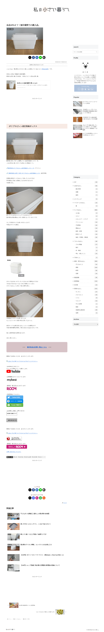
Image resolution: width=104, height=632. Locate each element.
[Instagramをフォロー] (33, 497)
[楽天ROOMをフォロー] (36, 497)
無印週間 (35, 457)
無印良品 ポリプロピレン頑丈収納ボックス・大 (21, 168)
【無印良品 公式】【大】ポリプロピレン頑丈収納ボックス (24, 173)
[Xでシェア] (29, 57)
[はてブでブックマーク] (36, 57)
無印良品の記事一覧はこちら (37, 347)
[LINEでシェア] (40, 57)
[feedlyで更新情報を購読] (40, 497)
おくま (86, 72)
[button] (44, 57)
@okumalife (45, 69)
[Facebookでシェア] (33, 57)
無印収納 (21, 457)
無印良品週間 (28, 457)
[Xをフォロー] (29, 497)
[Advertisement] (36, 110)
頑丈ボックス (42, 457)
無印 (16, 457)
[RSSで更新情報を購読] (43, 497)
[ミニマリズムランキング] (14, 438)
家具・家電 (10, 457)
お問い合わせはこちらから (13, 451)
